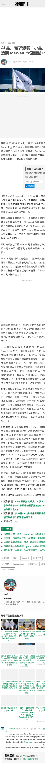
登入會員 (24, 756)
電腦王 (22, 4)
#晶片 (15, 558)
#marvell (25, 558)
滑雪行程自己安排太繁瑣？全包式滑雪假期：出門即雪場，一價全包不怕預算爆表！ (27, 660)
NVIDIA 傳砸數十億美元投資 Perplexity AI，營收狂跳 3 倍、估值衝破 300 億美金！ (9, 636)
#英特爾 (5, 564)
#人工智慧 (37, 558)
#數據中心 (32, 564)
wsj (16, 521)
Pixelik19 (11, 729)
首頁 (2, 43)
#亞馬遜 (5, 558)
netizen (10, 62)
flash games (28, 742)
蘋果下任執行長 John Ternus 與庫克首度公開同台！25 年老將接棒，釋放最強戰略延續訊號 (9, 660)
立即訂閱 (30, 186)
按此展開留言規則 (30, 759)
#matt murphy (8, 570)
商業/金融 (11, 43)
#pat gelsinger (18, 564)
